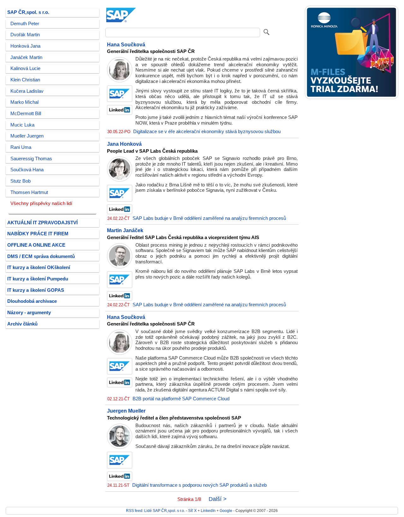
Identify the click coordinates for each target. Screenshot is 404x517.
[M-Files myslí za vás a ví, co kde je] (351, 97)
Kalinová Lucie (25, 68)
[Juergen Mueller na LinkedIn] (119, 479)
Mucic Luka (22, 124)
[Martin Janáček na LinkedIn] (119, 299)
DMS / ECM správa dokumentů (41, 256)
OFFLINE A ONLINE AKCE (36, 245)
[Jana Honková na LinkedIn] (119, 212)
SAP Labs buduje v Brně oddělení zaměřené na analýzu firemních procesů (209, 218)
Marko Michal (24, 102)
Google (226, 510)
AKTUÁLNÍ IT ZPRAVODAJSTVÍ (42, 222)
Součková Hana (27, 169)
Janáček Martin (26, 57)
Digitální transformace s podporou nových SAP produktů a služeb (199, 485)
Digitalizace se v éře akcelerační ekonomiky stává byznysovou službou (207, 131)
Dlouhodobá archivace (32, 301)
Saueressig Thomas (31, 158)
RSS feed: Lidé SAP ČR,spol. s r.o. (155, 510)
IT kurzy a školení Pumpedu (37, 278)
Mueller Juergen (27, 135)
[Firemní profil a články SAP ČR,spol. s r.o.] (121, 23)
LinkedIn (208, 510)
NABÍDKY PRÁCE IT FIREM (37, 233)
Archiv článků (22, 323)
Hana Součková (126, 44)
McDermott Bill (25, 113)
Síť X (192, 510)
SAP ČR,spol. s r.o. (28, 12)
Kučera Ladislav (27, 91)
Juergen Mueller (126, 411)
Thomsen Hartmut (29, 192)
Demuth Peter (24, 23)
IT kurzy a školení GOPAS (35, 290)
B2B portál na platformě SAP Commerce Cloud (181, 398)
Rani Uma (20, 147)
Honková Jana (25, 46)
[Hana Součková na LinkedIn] (119, 113)
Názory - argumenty (29, 312)
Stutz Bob (20, 181)
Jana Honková (124, 144)
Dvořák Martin (25, 34)
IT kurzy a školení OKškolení (38, 267)
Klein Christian (25, 79)
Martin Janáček (125, 230)
